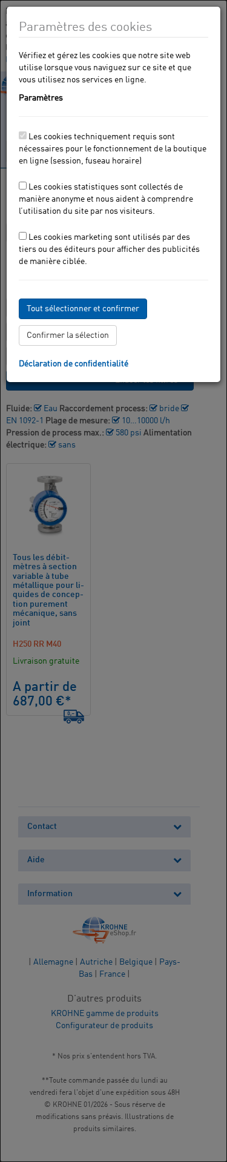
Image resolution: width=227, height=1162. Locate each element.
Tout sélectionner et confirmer (83, 309)
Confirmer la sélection (68, 335)
